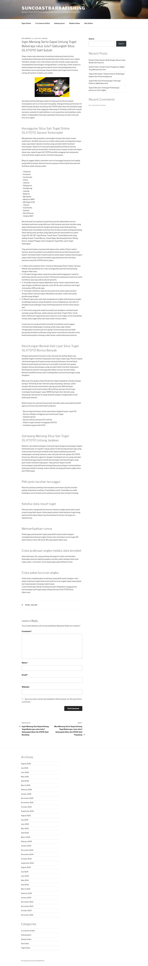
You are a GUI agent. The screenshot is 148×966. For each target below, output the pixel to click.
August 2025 (26, 815)
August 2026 (26, 764)
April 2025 (25, 833)
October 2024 (26, 859)
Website (25, 687)
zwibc (45, 38)
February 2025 (26, 841)
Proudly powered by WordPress (32, 961)
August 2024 (26, 867)
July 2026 (24, 768)
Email (25, 675)
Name (25, 663)
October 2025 (26, 807)
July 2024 (24, 872)
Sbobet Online (74, 23)
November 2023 (27, 906)
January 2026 (26, 794)
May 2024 (25, 880)
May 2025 (25, 828)
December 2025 (27, 798)
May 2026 (25, 777)
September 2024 (27, 863)
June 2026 (25, 772)
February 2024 (26, 893)
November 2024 (27, 854)
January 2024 (26, 898)
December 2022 (27, 915)
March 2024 (25, 889)
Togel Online (26, 23)
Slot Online (88, 23)
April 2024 (25, 885)
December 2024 (27, 850)
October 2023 (26, 910)
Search (91, 39)
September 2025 (27, 811)
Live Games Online (42, 23)
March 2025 (25, 837)
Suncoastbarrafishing (53, 8)
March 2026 (25, 785)
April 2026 (25, 781)
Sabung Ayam (59, 23)
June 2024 (25, 876)
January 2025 (26, 846)
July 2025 (24, 820)
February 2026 (26, 790)
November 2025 (27, 802)
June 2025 (25, 824)
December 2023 (27, 902)
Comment (27, 631)
